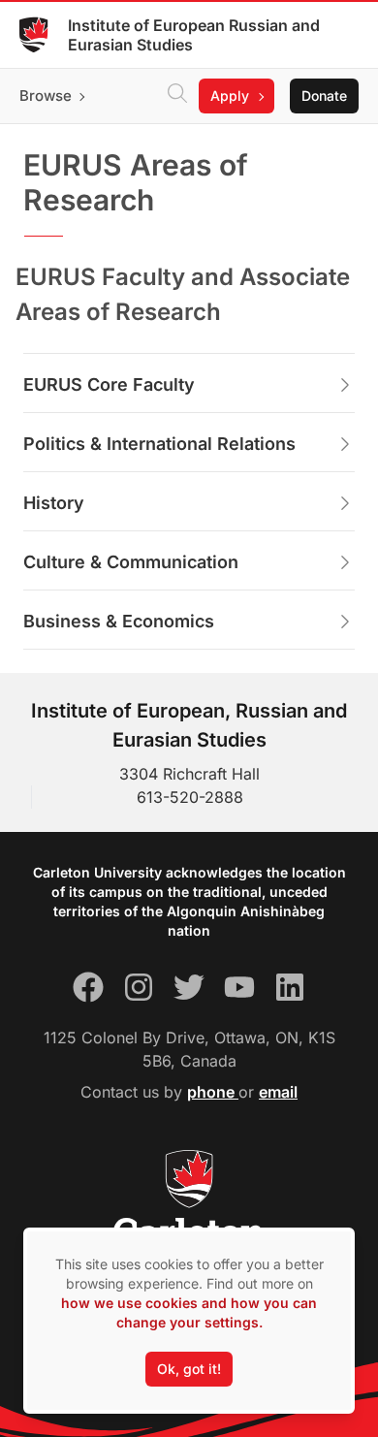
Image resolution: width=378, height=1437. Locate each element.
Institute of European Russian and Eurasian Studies (194, 35)
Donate (324, 95)
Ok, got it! (189, 1368)
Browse (45, 95)
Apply (229, 95)
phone (212, 1092)
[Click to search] (177, 96)
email (278, 1092)
